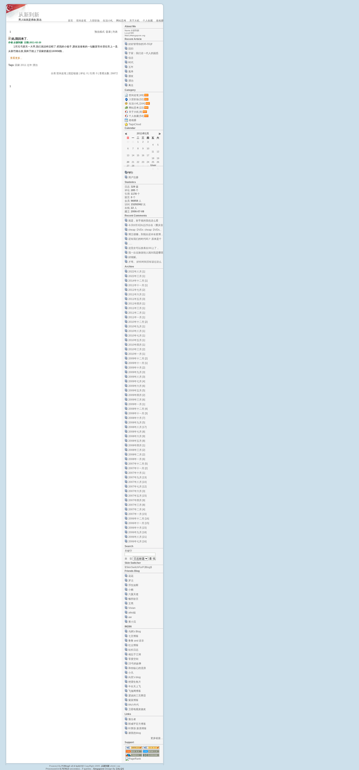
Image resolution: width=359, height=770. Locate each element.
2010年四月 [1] (136, 344)
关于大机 (134, 20)
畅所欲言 (133, 598)
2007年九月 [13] (137, 477)
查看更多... (16, 58)
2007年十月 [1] (136, 472)
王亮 (130, 603)
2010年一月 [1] (136, 353)
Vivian (131, 608)
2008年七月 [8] (136, 431)
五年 (130, 67)
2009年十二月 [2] (138, 358)
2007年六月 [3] (136, 491)
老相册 (160, 20)
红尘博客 (133, 645)
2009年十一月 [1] (138, 363)
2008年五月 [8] (136, 440)
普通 (108, 31)
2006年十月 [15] (137, 527)
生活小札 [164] (137, 103)
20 (128, 162)
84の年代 (133, 704)
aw (130, 617)
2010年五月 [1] (136, 340)
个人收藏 (148, 20)
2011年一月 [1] (136, 317)
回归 (130, 48)
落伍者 (132, 719)
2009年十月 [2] (136, 367)
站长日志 (133, 649)
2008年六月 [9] (136, 436)
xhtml (112, 766)
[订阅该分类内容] (146, 95)
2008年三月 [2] (136, 450)
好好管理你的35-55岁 (140, 44)
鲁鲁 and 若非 (136, 640)
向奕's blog (134, 677)
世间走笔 (81, 20)
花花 (130, 576)
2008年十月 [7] (136, 418)
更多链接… (157, 738)
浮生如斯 (133, 585)
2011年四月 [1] (136, 303)
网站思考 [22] (136, 107)
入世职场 (95, 20)
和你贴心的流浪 (137, 668)
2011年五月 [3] (136, 299)
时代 (130, 62)
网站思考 (121, 20)
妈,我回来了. (19, 38)
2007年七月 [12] (137, 486)
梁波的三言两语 (137, 695)
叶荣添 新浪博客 (137, 728)
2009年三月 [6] (136, 399)
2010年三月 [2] (136, 349)
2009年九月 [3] (136, 372)
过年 (29, 65)
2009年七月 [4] (136, 381)
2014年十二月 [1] (138, 280)
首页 (70, 20)
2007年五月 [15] (137, 495)
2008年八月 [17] (137, 427)
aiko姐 (132, 612)
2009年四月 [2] (136, 395)
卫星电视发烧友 (137, 709)
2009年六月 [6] (136, 385)
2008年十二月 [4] (138, 408)
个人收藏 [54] (136, 116)
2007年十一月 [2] (138, 468)
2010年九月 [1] (136, 326)
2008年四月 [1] (136, 445)
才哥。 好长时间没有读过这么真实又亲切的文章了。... (144, 262)
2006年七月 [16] (137, 541)
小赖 (130, 589)
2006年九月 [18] (137, 532)
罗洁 (130, 580)
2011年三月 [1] (136, 308)
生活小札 (108, 20)
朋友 (130, 76)
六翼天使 (133, 594)
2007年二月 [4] (136, 509)
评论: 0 (84, 73)
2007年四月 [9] (136, 500)
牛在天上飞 (134, 686)
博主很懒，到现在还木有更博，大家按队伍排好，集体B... (145, 235)
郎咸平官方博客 (137, 723)
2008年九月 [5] (136, 422)
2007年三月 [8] (136, 504)
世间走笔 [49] (136, 95)
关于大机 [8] (135, 111)
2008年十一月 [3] (138, 413)
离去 (130, 85)
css (118, 766)
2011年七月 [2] (136, 289)
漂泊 (35, 65)
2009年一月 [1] (136, 404)
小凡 (130, 672)
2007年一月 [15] (137, 514)
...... (130, 243)
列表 (115, 31)
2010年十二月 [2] (138, 321)
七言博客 (133, 636)
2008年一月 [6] (136, 459)
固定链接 (73, 73)
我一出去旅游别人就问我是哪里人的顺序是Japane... (145, 253)
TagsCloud (135, 124)
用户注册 (133, 177)
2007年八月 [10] (137, 482)
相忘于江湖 (134, 654)
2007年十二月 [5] (138, 463)
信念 (130, 57)
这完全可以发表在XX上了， (143, 248)
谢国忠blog (134, 733)
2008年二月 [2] (136, 454)
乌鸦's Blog (134, 631)
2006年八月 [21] (137, 536)
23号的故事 (134, 663)
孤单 (130, 71)
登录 (130, 172)
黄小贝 (132, 621)
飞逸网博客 (134, 691)
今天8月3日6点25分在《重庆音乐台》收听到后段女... (145, 226)
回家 (17, 65)
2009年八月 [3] (136, 376)
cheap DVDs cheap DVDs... (144, 229)
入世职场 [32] (136, 99)
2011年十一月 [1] (138, 285)
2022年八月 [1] (136, 271)
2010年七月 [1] (136, 335)
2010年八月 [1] (136, 331)
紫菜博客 (133, 700)
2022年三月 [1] (136, 276)
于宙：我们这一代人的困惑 (143, 53)
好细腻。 (133, 257)
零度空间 (133, 659)
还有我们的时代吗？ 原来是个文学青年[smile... (144, 239)
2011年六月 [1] (136, 294)
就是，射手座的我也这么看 (143, 220)
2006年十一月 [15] (138, 523)
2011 (23, 65)
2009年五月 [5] (136, 390)
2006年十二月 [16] (138, 518)
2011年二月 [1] (136, 312)
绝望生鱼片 (134, 681)
